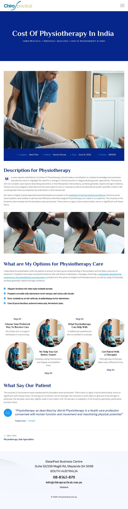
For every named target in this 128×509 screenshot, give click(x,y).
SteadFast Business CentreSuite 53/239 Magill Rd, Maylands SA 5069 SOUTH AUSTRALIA (64, 466)
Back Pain (33, 154)
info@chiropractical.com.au (64, 482)
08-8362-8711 (64, 477)
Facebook (64, 487)
